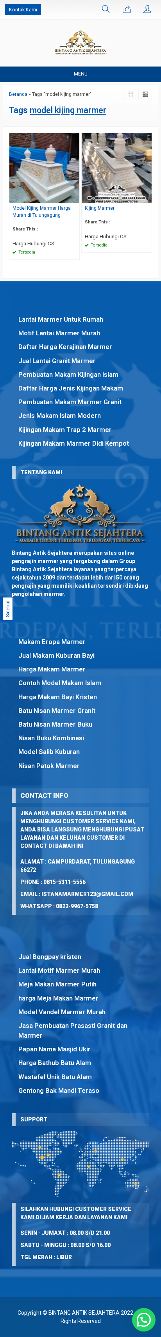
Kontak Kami (23, 10)
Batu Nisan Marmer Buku (55, 724)
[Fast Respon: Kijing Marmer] (147, 197)
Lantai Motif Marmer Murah (59, 970)
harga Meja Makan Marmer (58, 998)
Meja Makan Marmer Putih (57, 984)
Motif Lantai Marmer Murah (59, 333)
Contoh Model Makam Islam (59, 683)
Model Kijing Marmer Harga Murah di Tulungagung (42, 211)
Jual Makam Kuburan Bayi (56, 655)
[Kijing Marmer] (117, 168)
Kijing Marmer (99, 208)
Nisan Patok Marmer (49, 766)
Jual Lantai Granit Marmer (57, 361)
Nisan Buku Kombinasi (51, 738)
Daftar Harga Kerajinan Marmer (65, 347)
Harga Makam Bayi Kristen (57, 697)
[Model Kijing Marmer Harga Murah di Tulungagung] (44, 168)
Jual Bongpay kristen (49, 957)
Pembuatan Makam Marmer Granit (70, 402)
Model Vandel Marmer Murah (62, 1012)
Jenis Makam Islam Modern (59, 415)
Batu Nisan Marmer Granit (56, 710)
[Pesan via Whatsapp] (127, 9)
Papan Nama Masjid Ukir (54, 1049)
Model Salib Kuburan (49, 752)
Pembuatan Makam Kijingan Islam (68, 374)
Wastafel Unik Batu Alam (55, 1077)
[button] (144, 1320)
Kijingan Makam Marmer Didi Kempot (73, 443)
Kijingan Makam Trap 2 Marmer (65, 430)
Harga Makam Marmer (52, 669)
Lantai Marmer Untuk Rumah (60, 319)
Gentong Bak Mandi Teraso (58, 1090)
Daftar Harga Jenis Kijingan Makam (70, 388)
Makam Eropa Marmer (52, 642)
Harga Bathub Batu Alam (54, 1063)
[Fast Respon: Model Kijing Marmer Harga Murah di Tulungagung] (75, 197)
